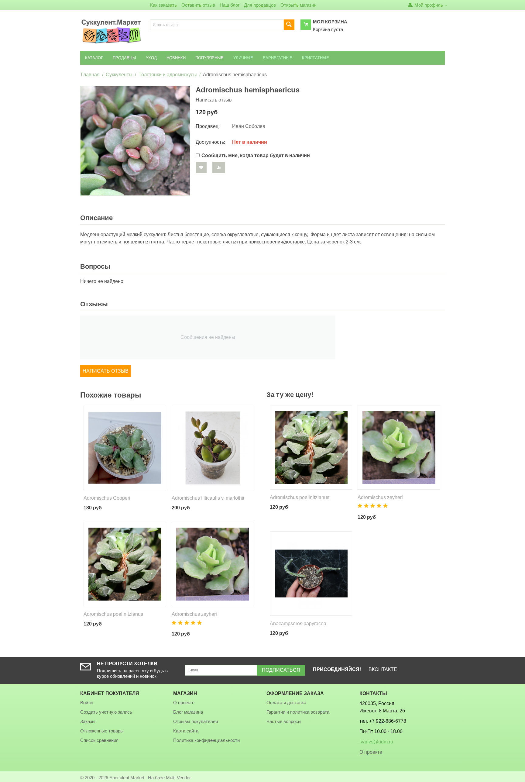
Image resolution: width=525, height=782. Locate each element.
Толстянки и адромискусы (168, 74)
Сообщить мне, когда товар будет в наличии (255, 155)
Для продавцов (260, 5)
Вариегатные (277, 58)
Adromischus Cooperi (107, 498)
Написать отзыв (214, 99)
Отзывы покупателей (195, 721)
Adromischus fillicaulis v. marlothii (208, 498)
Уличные (243, 58)
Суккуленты (119, 74)
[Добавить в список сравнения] (218, 167)
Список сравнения (99, 740)
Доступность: (210, 142)
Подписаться (281, 670)
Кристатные (315, 58)
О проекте (183, 702)
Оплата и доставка (286, 702)
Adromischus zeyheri (194, 614)
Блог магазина (188, 712)
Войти (86, 702)
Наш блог (229, 5)
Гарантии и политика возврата (297, 712)
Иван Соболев (248, 126)
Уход (151, 58)
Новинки (176, 58)
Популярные (209, 58)
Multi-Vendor (178, 777)
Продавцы (124, 58)
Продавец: (208, 126)
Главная (90, 74)
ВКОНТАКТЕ (383, 669)
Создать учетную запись (106, 712)
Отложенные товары (102, 730)
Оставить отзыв (198, 5)
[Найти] (289, 24)
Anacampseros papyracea (298, 623)
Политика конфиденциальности (206, 740)
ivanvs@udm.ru (376, 741)
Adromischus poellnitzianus (113, 614)
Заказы (87, 721)
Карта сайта (185, 730)
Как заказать (163, 5)
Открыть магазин (298, 5)
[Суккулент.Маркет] (111, 31)
